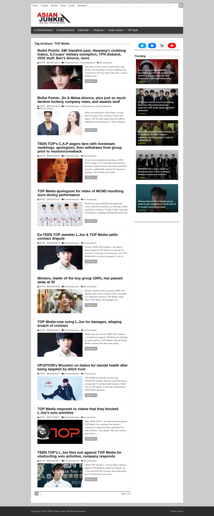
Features (98, 30)
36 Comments (46, 108)
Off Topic (133, 30)
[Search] (181, 5)
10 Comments (90, 243)
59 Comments (90, 461)
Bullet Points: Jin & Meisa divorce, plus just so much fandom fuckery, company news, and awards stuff (81, 100)
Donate (54, 5)
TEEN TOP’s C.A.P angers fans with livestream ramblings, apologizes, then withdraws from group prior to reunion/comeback (79, 147)
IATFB (42, 62)
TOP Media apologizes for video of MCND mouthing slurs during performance (80, 193)
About (63, 5)
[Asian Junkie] (52, 16)
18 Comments (105, 62)
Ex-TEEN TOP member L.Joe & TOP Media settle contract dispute (77, 236)
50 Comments (90, 286)
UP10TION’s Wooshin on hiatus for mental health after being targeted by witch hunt (82, 367)
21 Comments (90, 156)
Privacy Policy (176, 511)
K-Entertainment (43, 30)
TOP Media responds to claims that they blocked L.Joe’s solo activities (77, 411)
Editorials (83, 30)
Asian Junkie (115, 30)
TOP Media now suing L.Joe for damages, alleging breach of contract (79, 323)
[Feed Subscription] (130, 44)
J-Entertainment (65, 30)
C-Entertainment (71, 106)
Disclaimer (82, 5)
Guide (71, 5)
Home (35, 5)
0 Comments (89, 374)
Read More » (90, 81)
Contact (44, 5)
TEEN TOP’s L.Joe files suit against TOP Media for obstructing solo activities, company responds (79, 454)
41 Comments (90, 199)
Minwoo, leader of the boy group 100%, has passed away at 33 (80, 280)
